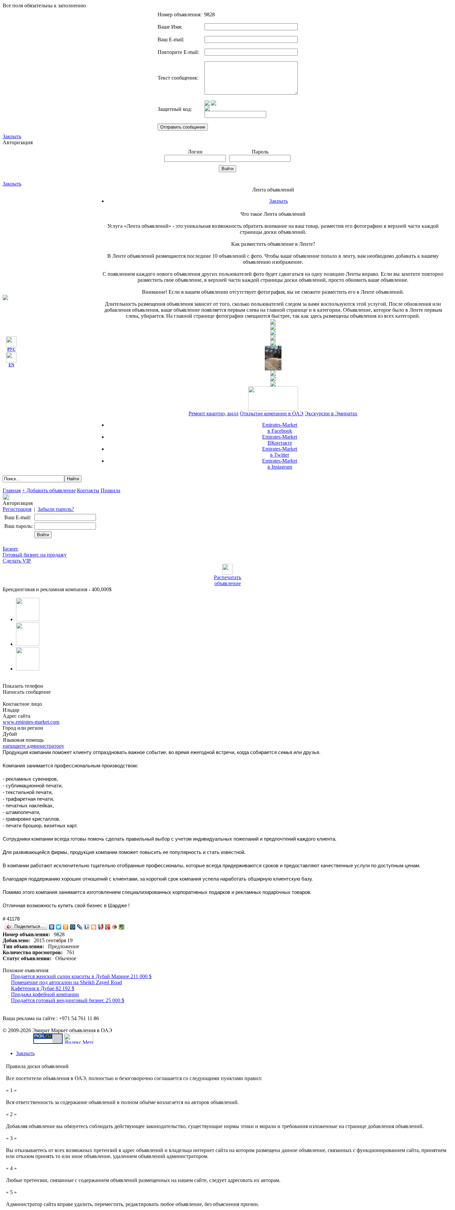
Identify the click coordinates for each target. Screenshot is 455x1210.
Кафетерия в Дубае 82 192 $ (42, 988)
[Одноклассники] (65, 927)
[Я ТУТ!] (100, 927)
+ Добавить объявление (49, 490)
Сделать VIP (17, 561)
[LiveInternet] (86, 927)
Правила (110, 490)
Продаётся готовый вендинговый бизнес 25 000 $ (67, 1000)
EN (11, 365)
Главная (12, 490)
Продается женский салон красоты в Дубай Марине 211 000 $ (81, 976)
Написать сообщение (27, 692)
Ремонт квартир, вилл (213, 413)
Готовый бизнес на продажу (35, 555)
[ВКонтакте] (51, 927)
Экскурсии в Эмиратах (331, 413)
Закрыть (12, 136)
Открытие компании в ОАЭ (271, 413)
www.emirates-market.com (31, 722)
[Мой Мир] (72, 927)
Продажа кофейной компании (45, 994)
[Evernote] (121, 927)
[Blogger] (93, 927)
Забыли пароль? (56, 509)
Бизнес (10, 549)
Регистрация (17, 509)
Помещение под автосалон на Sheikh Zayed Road (66, 982)
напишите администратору (33, 746)
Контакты (88, 490)
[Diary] (114, 927)
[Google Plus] (107, 927)
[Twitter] (58, 927)
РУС (11, 349)
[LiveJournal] (79, 927)
